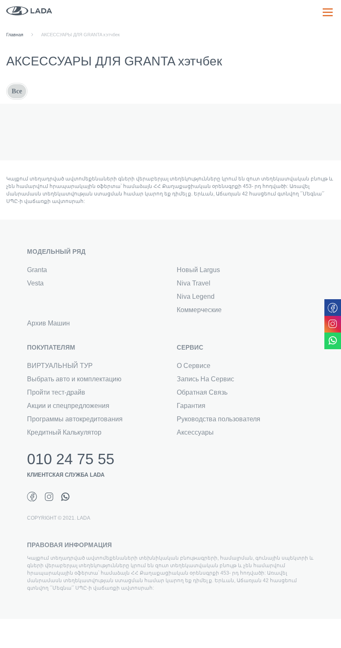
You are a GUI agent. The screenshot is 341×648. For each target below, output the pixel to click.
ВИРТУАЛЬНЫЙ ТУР (60, 365)
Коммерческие (199, 309)
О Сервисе (193, 365)
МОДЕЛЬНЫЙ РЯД (56, 251)
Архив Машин (48, 323)
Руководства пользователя (218, 419)
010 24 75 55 (70, 459)
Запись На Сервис (205, 379)
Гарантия (191, 405)
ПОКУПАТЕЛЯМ (51, 347)
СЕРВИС (190, 347)
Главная (14, 34)
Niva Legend (196, 296)
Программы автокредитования (75, 419)
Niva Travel (193, 283)
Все (17, 91)
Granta (37, 269)
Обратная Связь (202, 392)
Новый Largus (198, 269)
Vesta (35, 283)
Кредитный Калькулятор (64, 432)
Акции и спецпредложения (68, 405)
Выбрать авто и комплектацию (74, 379)
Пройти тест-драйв (56, 392)
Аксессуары (195, 432)
